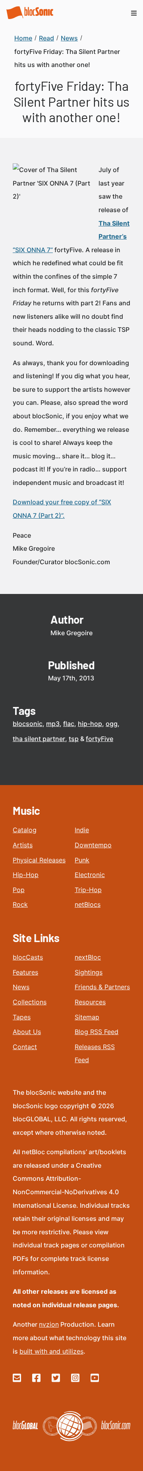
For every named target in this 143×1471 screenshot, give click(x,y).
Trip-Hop (88, 890)
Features (25, 972)
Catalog (25, 830)
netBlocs (87, 904)
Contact (25, 1047)
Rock (20, 904)
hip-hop (90, 724)
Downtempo (93, 845)
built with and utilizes (51, 1351)
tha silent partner (39, 739)
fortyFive (99, 739)
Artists (23, 845)
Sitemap (87, 1017)
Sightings (88, 972)
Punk (82, 860)
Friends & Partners (102, 987)
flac (68, 724)
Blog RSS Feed (96, 1032)
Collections (29, 1002)
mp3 (53, 724)
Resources (90, 1002)
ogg (112, 724)
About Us (27, 1032)
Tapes (22, 1017)
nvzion (49, 1324)
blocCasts (28, 957)
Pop (19, 890)
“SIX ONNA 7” (33, 250)
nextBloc (88, 957)
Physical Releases (39, 860)
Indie (82, 830)
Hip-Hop (26, 875)
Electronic (90, 875)
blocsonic (28, 724)
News (21, 987)
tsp (74, 739)
